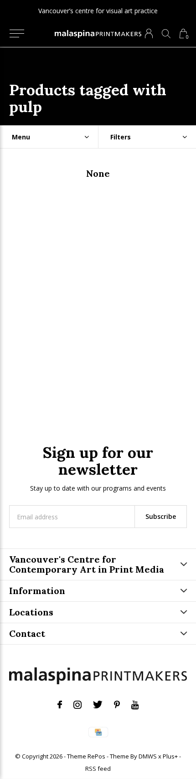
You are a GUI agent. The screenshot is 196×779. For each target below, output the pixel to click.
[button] (16, 33)
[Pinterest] (117, 705)
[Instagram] (77, 705)
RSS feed (98, 768)
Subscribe (160, 516)
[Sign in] (149, 33)
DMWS (148, 756)
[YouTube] (135, 705)
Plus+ (170, 756)
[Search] (166, 33)
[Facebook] (59, 705)
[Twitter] (98, 705)
